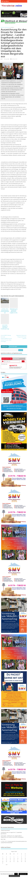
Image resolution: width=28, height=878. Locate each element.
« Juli (6, 864)
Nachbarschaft (14, 59)
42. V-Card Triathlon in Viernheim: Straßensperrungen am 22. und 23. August (5, 328)
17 (2, 860)
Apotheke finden (16, 358)
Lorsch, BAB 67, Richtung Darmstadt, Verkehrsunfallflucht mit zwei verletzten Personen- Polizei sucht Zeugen (6, 338)
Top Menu (6, 1)
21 (17, 860)
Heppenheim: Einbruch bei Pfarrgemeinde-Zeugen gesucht (21, 337)
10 (2, 858)
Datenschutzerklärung (14, 876)
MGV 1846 (3, 839)
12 (10, 858)
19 (10, 860)
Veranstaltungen (13, 346)
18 (6, 860)
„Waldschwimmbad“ (5, 830)
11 (6, 858)
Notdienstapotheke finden (7, 358)
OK (16, 874)
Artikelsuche (5, 346)
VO (2, 59)
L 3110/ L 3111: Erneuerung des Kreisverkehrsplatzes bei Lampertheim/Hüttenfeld (7, 311)
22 (21, 860)
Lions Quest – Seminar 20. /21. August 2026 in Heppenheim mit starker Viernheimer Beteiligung (12, 836)
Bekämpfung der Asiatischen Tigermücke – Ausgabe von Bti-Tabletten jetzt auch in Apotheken (14, 312)
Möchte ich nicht (23, 874)
